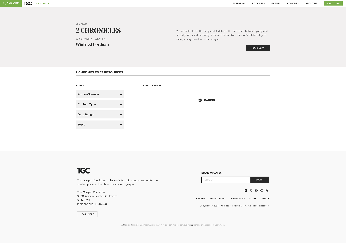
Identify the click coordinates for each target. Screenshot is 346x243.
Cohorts (293, 3)
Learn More (87, 214)
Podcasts (258, 3)
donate (265, 198)
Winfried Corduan (92, 45)
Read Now (258, 48)
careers (201, 198)
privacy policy (218, 198)
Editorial (239, 3)
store (253, 198)
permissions (238, 198)
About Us (311, 3)
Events (275, 3)
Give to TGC (333, 3)
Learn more (219, 225)
